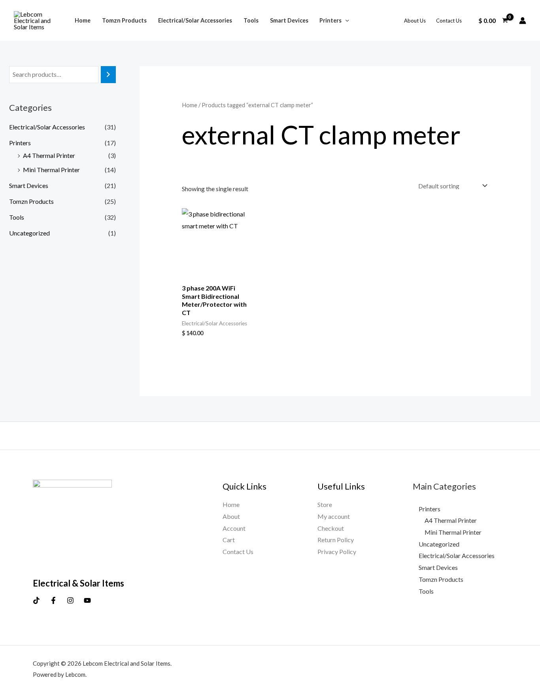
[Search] (108, 74)
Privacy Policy (336, 551)
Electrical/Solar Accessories (195, 20)
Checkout (330, 528)
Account (234, 528)
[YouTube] (87, 600)
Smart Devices (289, 20)
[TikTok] (36, 600)
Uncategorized (29, 233)
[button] (345, 20)
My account (333, 516)
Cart (229, 539)
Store (324, 504)
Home (83, 20)
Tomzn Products (124, 20)
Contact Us (449, 20)
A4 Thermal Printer (49, 155)
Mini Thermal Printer (51, 169)
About (231, 516)
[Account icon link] (522, 20)
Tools (251, 20)
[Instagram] (70, 600)
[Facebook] (53, 600)
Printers (330, 20)
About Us (415, 20)
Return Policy (335, 539)
